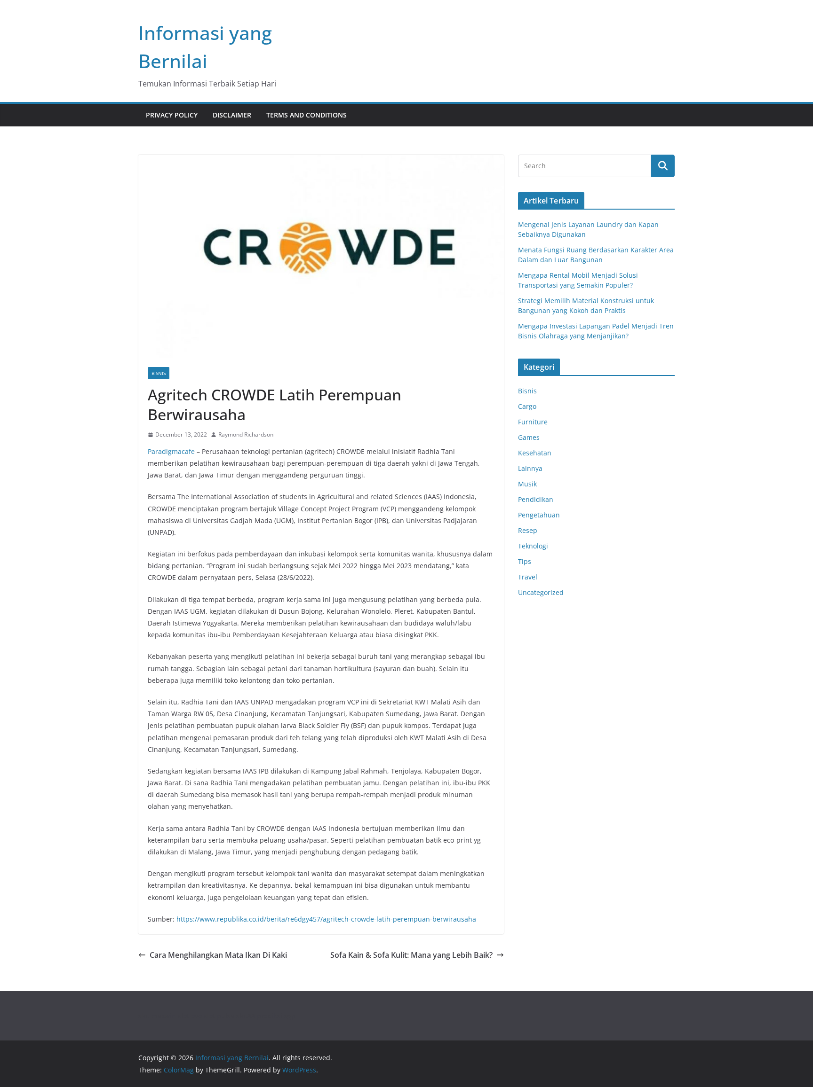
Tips (524, 561)
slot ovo (190, 1015)
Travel (527, 576)
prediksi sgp (276, 1015)
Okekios (530, 656)
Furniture (533, 421)
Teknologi (533, 545)
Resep (527, 530)
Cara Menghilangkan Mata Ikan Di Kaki (218, 955)
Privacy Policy (172, 114)
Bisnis (158, 373)
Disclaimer (232, 114)
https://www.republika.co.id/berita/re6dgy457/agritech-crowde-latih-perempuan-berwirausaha (326, 919)
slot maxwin (157, 1015)
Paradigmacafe (171, 451)
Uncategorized (541, 592)
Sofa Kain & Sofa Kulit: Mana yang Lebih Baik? (411, 955)
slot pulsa (219, 1015)
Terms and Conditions (306, 114)
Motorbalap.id (540, 644)
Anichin (530, 632)
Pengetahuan (539, 514)
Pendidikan (535, 499)
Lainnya (530, 468)
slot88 (245, 1015)
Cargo (527, 406)
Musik (527, 483)
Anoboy (530, 621)
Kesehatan (534, 452)
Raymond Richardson (245, 434)
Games (529, 437)
